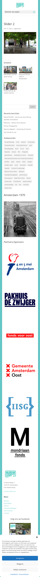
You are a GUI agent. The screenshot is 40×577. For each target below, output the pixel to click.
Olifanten (21, 171)
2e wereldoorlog (9, 142)
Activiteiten (8, 503)
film (19, 152)
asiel (30, 145)
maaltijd (30, 165)
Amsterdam (31, 142)
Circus (22, 149)
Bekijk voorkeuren (20, 570)
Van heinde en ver (10, 132)
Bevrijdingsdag (9, 149)
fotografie (25, 152)
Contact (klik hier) (10, 491)
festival (14, 152)
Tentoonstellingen (10, 508)
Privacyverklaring (24, 574)
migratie (7, 168)
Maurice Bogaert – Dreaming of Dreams (17, 129)
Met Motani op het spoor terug (10, 76)
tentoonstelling (9, 184)
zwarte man (8, 188)
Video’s (6, 506)
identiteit (30, 155)
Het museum (8, 511)
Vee (20, 184)
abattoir (23, 142)
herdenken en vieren (20, 155)
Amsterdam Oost (9, 145)
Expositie (7, 152)
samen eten (8, 181)
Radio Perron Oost (19, 178)
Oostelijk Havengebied (11, 175)
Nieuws (6, 501)
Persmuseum (8, 178)
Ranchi (28, 178)
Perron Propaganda (10, 126)
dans (27, 149)
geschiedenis (8, 155)
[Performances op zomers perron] (10, 86)
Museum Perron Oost (11, 171)
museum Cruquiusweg (17, 168)
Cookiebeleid (14, 574)
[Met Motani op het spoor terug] (10, 70)
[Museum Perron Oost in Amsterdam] (25, 70)
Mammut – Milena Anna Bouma (15, 123)
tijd (16, 184)
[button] (37, 537)
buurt (16, 149)
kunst (16, 165)
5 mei (17, 142)
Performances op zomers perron (9, 92)
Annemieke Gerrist (21, 145)
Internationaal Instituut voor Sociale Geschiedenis (19, 158)
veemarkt (26, 184)
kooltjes (30, 162)
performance (23, 175)
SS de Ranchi (17, 181)
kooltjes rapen (9, 165)
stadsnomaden (27, 181)
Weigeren (20, 564)
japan (12, 162)
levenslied (23, 165)
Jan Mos (7, 162)
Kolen (24, 162)
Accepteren (20, 558)
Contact (6, 513)
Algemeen (17, 29)
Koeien (18, 162)
